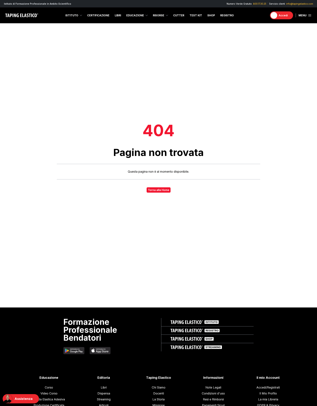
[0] (264, 15)
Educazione (135, 15)
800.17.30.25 (259, 3)
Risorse (158, 15)
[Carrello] (264, 15)
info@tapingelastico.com (299, 3)
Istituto (71, 15)
